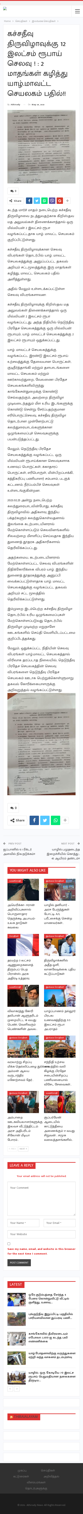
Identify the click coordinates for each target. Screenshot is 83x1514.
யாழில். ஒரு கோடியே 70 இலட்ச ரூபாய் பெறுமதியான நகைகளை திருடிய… (52, 1376)
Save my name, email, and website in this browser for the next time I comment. (41, 1251)
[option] (41, 1339)
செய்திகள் (14, 936)
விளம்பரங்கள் (36, 1482)
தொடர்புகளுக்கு (36, 1488)
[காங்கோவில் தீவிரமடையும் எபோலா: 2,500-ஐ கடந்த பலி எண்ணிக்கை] (16, 1338)
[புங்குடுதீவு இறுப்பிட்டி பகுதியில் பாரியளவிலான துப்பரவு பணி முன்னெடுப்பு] (16, 1319)
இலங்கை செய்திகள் (55, 881)
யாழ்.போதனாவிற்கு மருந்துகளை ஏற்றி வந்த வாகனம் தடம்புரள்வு (52, 1355)
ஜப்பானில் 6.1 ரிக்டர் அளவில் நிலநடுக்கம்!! (19, 852)
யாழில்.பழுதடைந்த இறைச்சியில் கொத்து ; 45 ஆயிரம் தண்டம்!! (63, 854)
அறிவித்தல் (51, 1476)
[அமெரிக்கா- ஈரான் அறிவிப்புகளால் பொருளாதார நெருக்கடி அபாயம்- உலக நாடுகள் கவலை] (23, 890)
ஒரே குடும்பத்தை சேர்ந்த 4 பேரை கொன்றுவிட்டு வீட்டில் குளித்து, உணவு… (49, 1298)
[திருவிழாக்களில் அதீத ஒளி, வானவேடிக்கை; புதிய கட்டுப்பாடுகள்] (60, 945)
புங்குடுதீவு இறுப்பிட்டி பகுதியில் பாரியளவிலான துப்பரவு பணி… (51, 1316)
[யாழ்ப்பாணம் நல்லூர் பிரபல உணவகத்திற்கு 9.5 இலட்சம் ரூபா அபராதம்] (60, 996)
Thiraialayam (26, 1417)
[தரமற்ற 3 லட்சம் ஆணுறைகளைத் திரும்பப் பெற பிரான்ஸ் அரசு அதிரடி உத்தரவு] (23, 945)
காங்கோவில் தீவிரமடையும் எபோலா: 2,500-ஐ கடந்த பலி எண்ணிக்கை (48, 1337)
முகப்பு (22, 1470)
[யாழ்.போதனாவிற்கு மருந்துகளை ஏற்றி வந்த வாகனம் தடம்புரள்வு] (16, 1358)
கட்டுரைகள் (21, 1476)
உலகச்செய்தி (15, 881)
